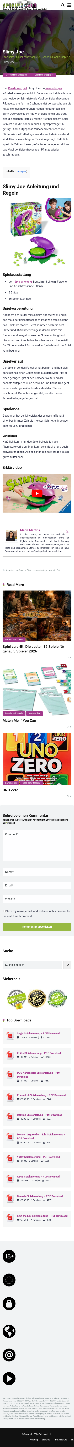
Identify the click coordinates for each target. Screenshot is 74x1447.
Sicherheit (46, 1440)
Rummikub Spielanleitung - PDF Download (41, 1095)
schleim (28, 570)
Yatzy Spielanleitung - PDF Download (38, 1157)
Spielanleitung (23, 281)
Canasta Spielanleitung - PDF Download (40, 1196)
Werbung (33, 1440)
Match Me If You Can (19, 720)
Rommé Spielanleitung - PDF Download (39, 1114)
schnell (52, 570)
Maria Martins (30, 530)
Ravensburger (53, 88)
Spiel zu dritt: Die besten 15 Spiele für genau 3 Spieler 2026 (33, 648)
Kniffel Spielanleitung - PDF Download (39, 1053)
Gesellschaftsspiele (28, 57)
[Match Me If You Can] (37, 690)
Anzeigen (21, 171)
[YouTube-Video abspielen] (37, 493)
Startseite (8, 57)
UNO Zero (10, 790)
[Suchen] (67, 965)
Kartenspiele (34, 713)
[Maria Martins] (11, 541)
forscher (9, 570)
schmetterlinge (40, 570)
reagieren (19, 570)
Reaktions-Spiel (17, 88)
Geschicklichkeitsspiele (56, 57)
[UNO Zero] (37, 759)
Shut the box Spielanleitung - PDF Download (42, 1216)
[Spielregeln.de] (25, 5)
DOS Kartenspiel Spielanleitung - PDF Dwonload (38, 1074)
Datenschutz (61, 1440)
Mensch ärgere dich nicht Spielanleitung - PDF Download (41, 1136)
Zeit (58, 570)
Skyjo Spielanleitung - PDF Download (38, 1033)
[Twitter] (67, 531)
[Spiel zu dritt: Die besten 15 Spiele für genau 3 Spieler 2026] (37, 616)
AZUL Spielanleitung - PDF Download (38, 1176)
